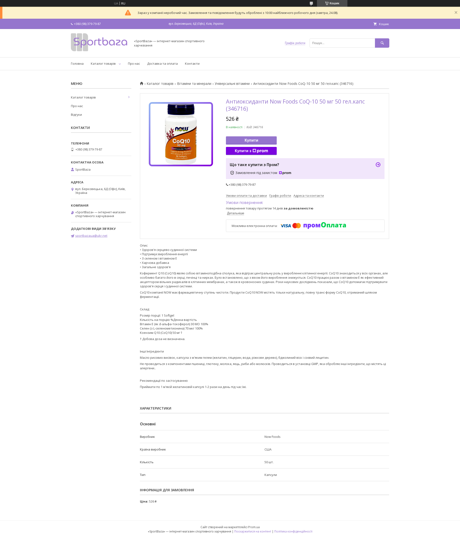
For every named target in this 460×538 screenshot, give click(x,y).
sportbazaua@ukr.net (91, 235)
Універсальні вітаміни (232, 84)
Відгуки (76, 114)
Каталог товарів (103, 63)
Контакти (192, 63)
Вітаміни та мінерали (194, 84)
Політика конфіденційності (293, 531)
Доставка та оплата (162, 63)
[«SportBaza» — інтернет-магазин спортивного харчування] (99, 51)
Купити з (243, 151)
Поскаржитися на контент (252, 531)
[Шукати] (382, 43)
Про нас (134, 63)
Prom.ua (254, 527)
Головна (77, 63)
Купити (251, 140)
